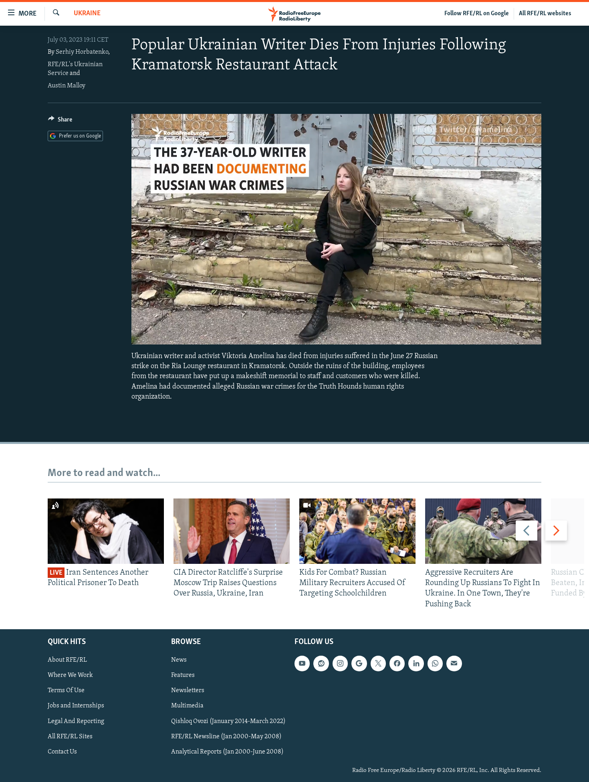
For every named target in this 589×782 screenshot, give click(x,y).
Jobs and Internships (76, 706)
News (179, 660)
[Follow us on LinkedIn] (416, 663)
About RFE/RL (67, 660)
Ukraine (87, 13)
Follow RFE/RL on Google (476, 13)
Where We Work (70, 675)
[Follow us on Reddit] (321, 663)
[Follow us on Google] (359, 663)
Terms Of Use (66, 690)
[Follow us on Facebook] (397, 663)
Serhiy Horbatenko (82, 52)
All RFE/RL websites (545, 13)
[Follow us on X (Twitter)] (378, 663)
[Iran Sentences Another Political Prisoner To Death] (106, 531)
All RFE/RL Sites (70, 736)
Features (183, 675)
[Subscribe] (454, 663)
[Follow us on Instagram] (340, 663)
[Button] (60, 121)
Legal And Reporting (76, 721)
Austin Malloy (66, 86)
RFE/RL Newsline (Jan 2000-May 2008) (226, 736)
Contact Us (62, 751)
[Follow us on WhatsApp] (435, 663)
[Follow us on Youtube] (302, 663)
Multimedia (187, 706)
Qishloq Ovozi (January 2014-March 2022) (228, 721)
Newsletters (187, 690)
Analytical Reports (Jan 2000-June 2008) (227, 751)
